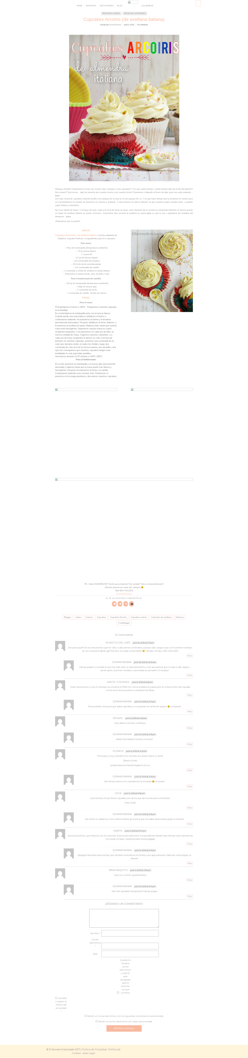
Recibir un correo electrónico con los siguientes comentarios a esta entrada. (125, 1016)
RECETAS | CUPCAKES (135, 13)
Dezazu (118, 718)
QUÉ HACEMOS (107, 6)
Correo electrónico (95, 942)
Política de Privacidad (94, 1049)
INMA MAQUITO (118, 870)
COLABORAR (147, 6)
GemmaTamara (115, 25)
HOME (79, 6)
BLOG (119, 6)
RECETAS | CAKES (111, 13)
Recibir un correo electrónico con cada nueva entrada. (125, 1021)
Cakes (78, 617)
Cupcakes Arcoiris (118, 617)
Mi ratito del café (118, 642)
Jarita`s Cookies (118, 682)
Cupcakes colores (139, 617)
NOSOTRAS (91, 6)
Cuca (118, 793)
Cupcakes (101, 617)
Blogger (67, 617)
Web (95, 954)
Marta (118, 830)
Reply (189, 656)
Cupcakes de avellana (161, 617)
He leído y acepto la (60, 1004)
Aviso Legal (88, 1053)
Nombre (95, 933)
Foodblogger (124, 623)
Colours (89, 617)
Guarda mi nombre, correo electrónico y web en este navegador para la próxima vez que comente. (125, 976)
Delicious (180, 617)
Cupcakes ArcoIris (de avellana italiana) (124, 19)
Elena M (118, 751)
